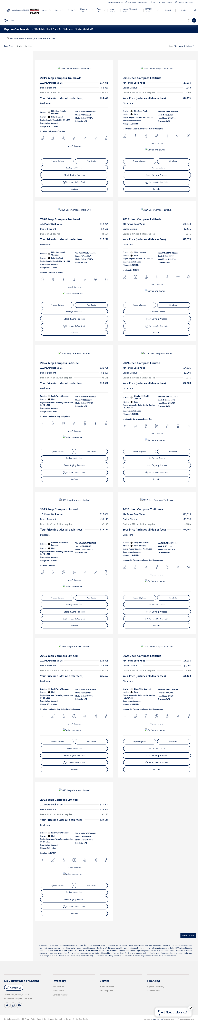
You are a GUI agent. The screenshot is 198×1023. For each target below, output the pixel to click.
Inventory (59, 980)
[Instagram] (13, 1005)
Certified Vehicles (60, 994)
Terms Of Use (41, 1019)
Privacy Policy (30, 1019)
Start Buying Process (74, 175)
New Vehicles (58, 986)
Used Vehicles (59, 990)
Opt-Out (79, 1019)
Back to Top (188, 935)
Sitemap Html (60, 1019)
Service (104, 980)
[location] (151, 2)
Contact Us (15, 987)
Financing (153, 980)
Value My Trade (153, 990)
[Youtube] (19, 1005)
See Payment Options (74, 168)
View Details (91, 161)
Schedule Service (107, 986)
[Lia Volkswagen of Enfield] (17, 9)
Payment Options (57, 161)
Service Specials (106, 990)
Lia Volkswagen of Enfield (14, 1019)
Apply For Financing (155, 986)
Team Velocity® (158, 1019)
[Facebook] (7, 1005)
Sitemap (51, 1019)
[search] (195, 10)
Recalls (85, 1019)
